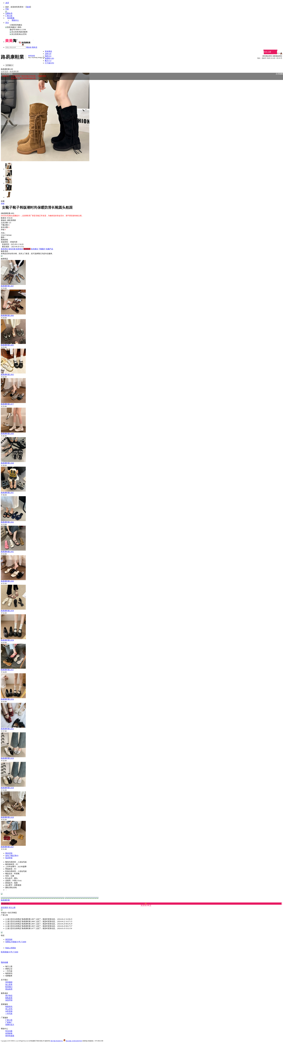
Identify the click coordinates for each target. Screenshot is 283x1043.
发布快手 (27, 249)
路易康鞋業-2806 (7, 315)
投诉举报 (8, 858)
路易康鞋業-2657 (7, 670)
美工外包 (8, 1009)
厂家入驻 (8, 16)
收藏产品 (49, 249)
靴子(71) (48, 61)
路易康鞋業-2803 (7, 374)
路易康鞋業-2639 (7, 758)
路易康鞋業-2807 (7, 286)
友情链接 (8, 1033)
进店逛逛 (4, 907)
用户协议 (8, 995)
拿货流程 (8, 939)
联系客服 (10, 18)
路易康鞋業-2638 (7, 788)
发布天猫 (11, 249)
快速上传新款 (10, 948)
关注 (7, 23)
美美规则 (8, 982)
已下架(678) (49, 63)
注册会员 (8, 13)
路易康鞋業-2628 (7, 817)
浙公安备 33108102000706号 (74, 1041)
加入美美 (8, 984)
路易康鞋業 (14, 71)
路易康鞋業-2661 (7, 552)
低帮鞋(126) (49, 58)
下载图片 (42, 249)
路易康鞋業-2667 (7, 493)
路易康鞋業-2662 (7, 522)
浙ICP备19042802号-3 (57, 1041)
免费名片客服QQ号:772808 (15, 942)
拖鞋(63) (48, 56)
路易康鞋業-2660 (7, 581)
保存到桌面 (9, 1036)
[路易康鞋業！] (23, 45)
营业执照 (8, 989)
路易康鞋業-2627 (7, 847)
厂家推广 (8, 1022)
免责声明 (8, 1000)
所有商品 (48, 51)
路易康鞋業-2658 (7, 640)
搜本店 (34, 47)
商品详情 (8, 853)
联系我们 (8, 987)
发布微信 (34, 249)
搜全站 (29, 47)
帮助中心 (15, 20)
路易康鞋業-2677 (7, 404)
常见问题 (8, 1031)
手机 (7, 9)
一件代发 (8, 1013)
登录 (28, 7)
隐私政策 (8, 998)
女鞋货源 (4, 71)
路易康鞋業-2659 (7, 611)
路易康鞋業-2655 (7, 729)
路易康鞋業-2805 (7, 345)
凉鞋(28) (48, 54)
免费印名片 (9, 1025)
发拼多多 (19, 249)
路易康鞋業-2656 (7, 699)
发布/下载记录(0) (11, 855)
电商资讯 (8, 1007)
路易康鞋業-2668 (7, 463)
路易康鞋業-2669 (7, 433)
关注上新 (267, 52)
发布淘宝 (4, 249)
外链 (2, 203)
